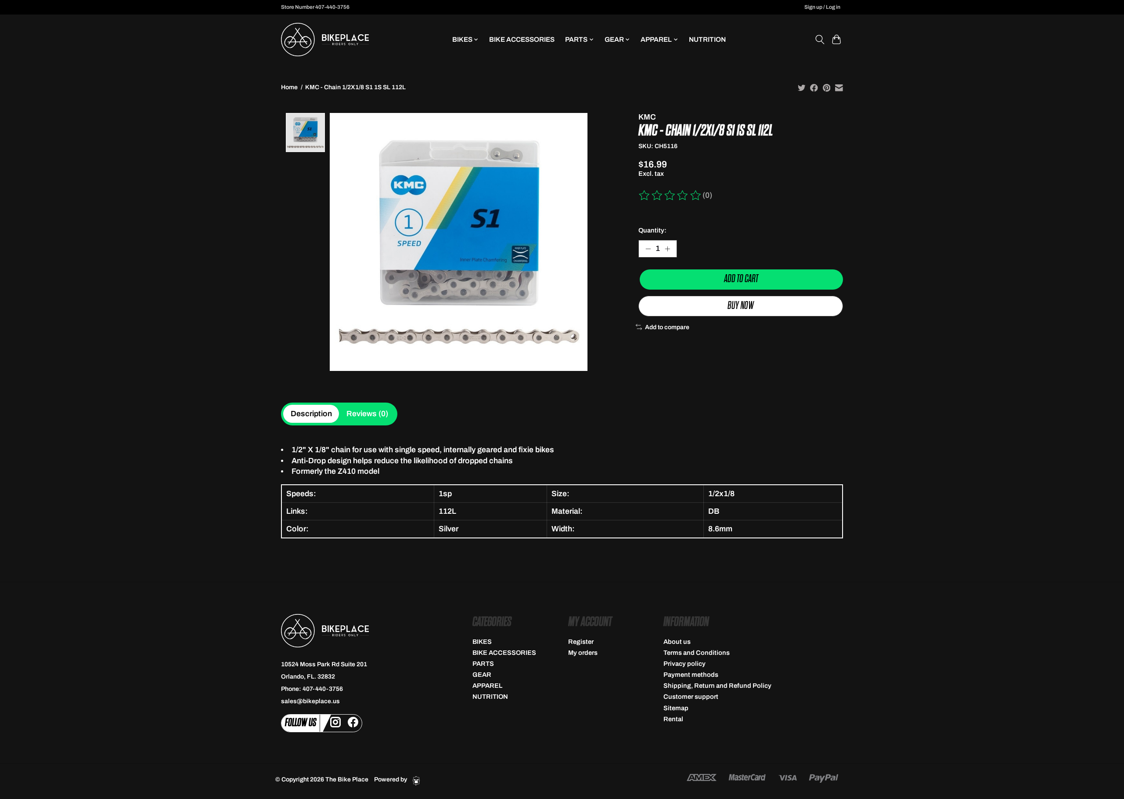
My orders (583, 652)
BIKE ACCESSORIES (522, 39)
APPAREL (487, 685)
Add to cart (741, 278)
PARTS (483, 663)
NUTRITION (707, 39)
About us (677, 641)
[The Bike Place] (325, 40)
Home (289, 87)
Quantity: (652, 230)
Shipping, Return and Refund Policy (717, 685)
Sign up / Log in (822, 7)
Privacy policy (684, 663)
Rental (673, 719)
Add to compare (667, 327)
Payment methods (690, 674)
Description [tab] (311, 414)
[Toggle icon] (819, 39)
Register (581, 641)
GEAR (481, 674)
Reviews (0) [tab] (367, 414)
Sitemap (675, 708)
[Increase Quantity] (667, 249)
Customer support (690, 696)
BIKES (482, 641)
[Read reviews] (670, 195)
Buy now (741, 305)
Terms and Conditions (696, 652)
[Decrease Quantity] (648, 249)
